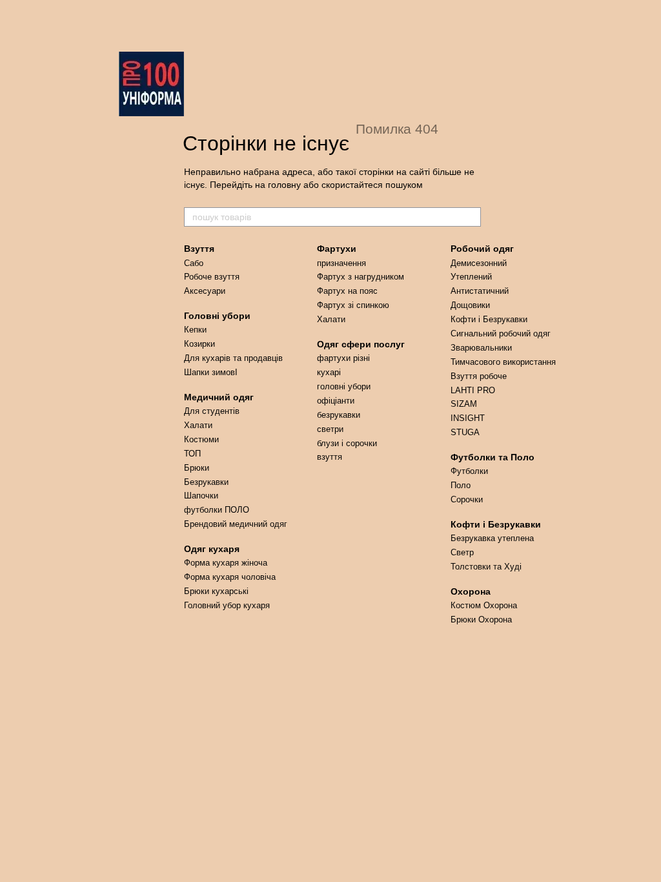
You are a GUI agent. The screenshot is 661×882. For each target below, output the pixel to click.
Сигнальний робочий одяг (501, 333)
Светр (462, 552)
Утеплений (471, 277)
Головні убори (217, 316)
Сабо (193, 263)
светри (330, 429)
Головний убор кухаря (227, 605)
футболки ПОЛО (216, 510)
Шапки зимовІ (211, 372)
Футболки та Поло (492, 457)
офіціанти (335, 400)
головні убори (344, 386)
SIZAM (464, 404)
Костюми (201, 439)
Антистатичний (480, 291)
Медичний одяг (219, 397)
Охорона (471, 591)
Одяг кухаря (211, 549)
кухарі (329, 372)
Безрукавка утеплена (492, 538)
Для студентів (211, 411)
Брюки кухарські (216, 591)
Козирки (199, 344)
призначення (341, 263)
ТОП (192, 453)
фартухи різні (343, 358)
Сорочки (467, 499)
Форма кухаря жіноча (225, 563)
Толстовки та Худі (486, 566)
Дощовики (470, 305)
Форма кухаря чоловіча (230, 577)
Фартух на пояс (347, 291)
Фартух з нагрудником (360, 277)
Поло (461, 485)
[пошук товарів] (470, 217)
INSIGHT (468, 418)
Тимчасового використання (503, 362)
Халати (198, 425)
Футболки (469, 471)
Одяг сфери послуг (361, 344)
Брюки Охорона (481, 619)
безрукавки (338, 415)
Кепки (195, 329)
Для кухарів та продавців (233, 358)
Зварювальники (481, 348)
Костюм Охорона (484, 605)
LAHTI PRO (473, 390)
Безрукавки (206, 482)
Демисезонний (479, 263)
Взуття (199, 248)
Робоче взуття (211, 277)
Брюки (196, 468)
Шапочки (201, 495)
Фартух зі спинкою (353, 305)
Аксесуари (204, 291)
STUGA (465, 432)
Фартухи (336, 248)
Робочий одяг (482, 248)
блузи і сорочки (347, 443)
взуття (329, 457)
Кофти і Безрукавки (489, 319)
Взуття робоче (479, 376)
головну (284, 184)
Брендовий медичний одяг (235, 524)
